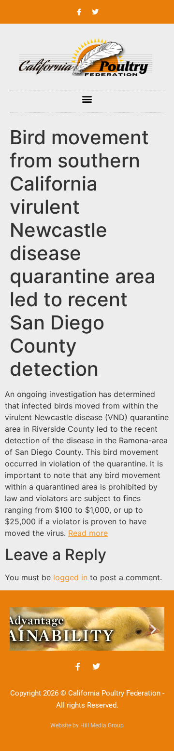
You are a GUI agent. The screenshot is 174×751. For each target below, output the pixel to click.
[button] (87, 99)
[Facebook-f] (79, 12)
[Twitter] (95, 12)
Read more (88, 533)
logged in (70, 577)
